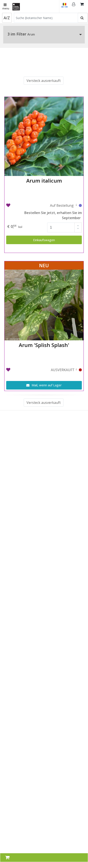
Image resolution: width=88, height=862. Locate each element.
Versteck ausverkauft (43, 80)
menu (5, 8)
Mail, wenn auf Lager (46, 385)
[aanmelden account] (74, 6)
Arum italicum (44, 180)
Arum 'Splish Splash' (44, 344)
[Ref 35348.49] (76, 206)
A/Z (7, 17)
